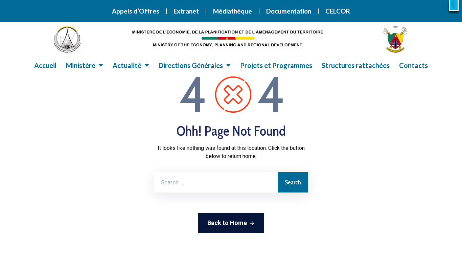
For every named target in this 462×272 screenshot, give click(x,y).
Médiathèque (232, 11)
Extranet (186, 11)
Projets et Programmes (276, 65)
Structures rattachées (356, 65)
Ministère (80, 65)
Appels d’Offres (135, 11)
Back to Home (227, 222)
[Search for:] (216, 182)
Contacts (413, 65)
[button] (454, 5)
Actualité (127, 65)
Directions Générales (191, 65)
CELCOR (337, 11)
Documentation (288, 11)
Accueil (45, 65)
